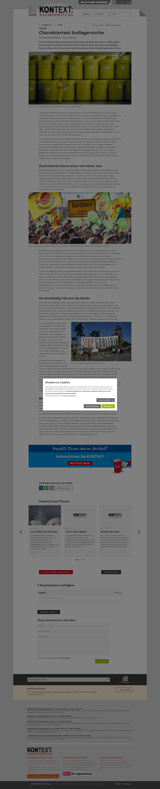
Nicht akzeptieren (92, 406)
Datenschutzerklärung (69, 396)
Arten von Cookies (104, 400)
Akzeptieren (108, 406)
